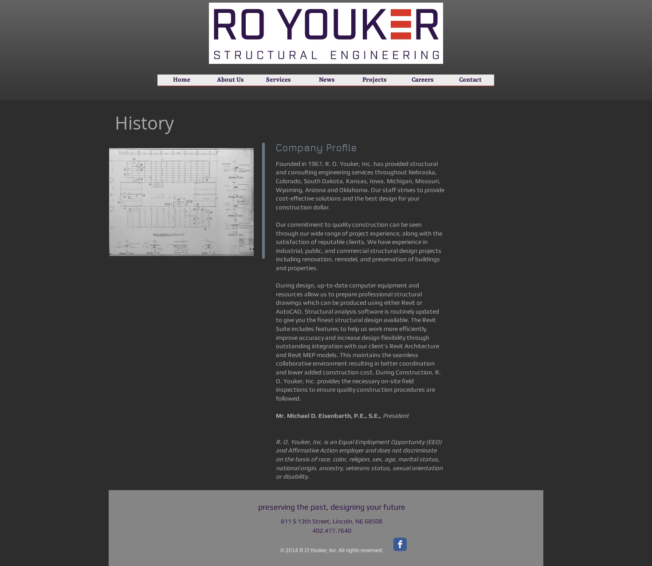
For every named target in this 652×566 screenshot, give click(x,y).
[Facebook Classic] (400, 544)
